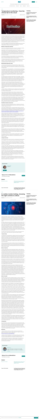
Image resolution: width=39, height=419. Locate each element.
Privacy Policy (19, 417)
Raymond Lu (3, 197)
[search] (3, 1)
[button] (1, 1)
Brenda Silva (3, 14)
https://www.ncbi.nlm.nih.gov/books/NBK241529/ (7, 333)
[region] (19, 418)
